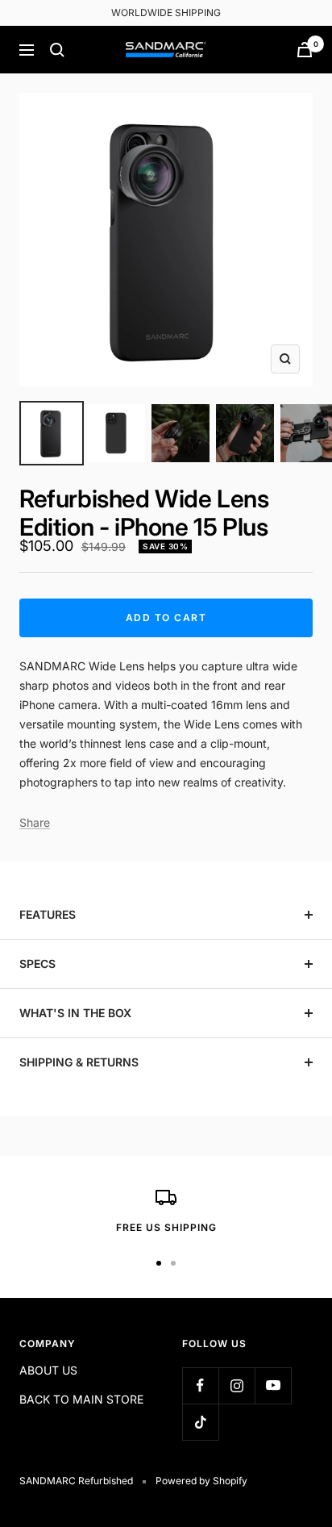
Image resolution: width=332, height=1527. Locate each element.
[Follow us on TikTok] (200, 1422)
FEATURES (47, 914)
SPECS (37, 963)
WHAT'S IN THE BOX (75, 1013)
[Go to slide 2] (116, 433)
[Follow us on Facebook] (200, 1385)
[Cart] (305, 49)
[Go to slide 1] (51, 433)
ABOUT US (48, 1370)
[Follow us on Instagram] (236, 1385)
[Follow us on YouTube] (273, 1385)
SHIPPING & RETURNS (79, 1062)
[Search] (57, 50)
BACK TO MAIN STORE (81, 1399)
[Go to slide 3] (180, 433)
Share (34, 822)
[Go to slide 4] (245, 433)
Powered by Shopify (201, 1481)
